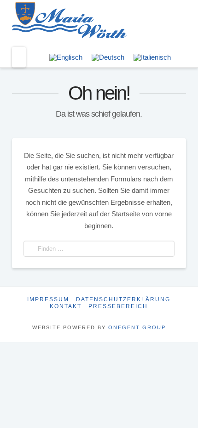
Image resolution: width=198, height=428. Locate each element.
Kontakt (66, 306)
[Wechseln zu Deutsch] (108, 57)
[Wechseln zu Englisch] (66, 57)
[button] (19, 57)
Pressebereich (118, 306)
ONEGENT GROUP (137, 327)
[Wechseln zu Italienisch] (152, 57)
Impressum (48, 299)
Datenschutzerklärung (123, 299)
